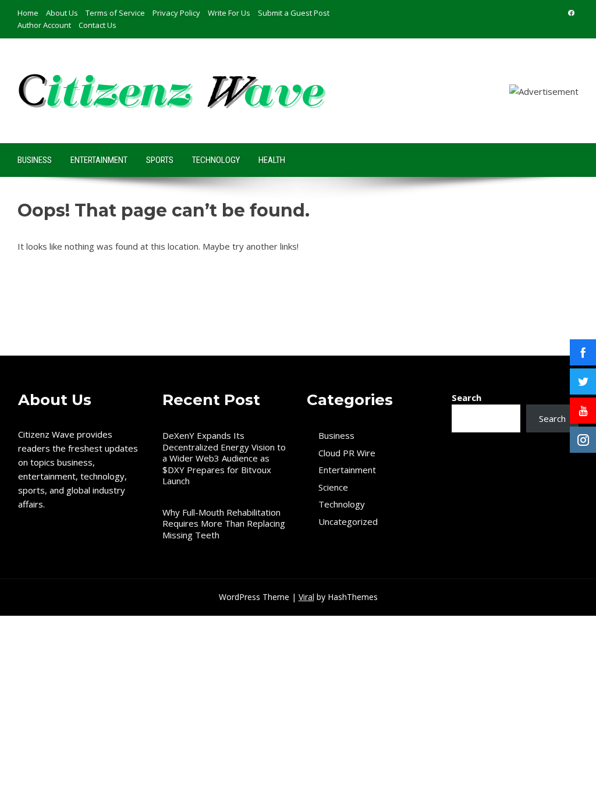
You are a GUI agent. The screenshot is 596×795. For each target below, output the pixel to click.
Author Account (44, 25)
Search (466, 397)
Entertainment (98, 160)
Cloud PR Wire (346, 453)
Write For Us (229, 13)
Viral (306, 596)
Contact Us (97, 25)
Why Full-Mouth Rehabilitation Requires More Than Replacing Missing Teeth (223, 523)
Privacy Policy (176, 13)
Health (271, 160)
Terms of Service (115, 13)
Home (27, 13)
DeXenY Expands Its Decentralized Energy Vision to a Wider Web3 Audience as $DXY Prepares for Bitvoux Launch (224, 458)
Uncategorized (348, 521)
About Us (62, 13)
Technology (216, 160)
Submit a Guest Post (293, 13)
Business (34, 160)
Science (333, 487)
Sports (159, 160)
